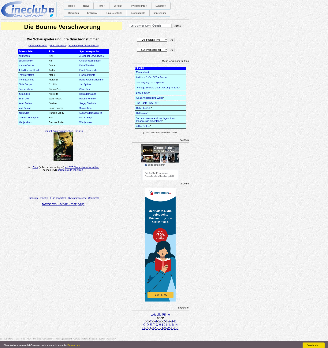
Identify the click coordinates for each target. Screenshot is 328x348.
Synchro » (160, 6)
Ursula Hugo (85, 117)
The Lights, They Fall (147, 103)
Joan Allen (24, 113)
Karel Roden (25, 103)
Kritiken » (92, 13)
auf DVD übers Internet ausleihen (82, 167)
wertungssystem (80, 339)
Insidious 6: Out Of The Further (151, 77)
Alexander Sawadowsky (91, 56)
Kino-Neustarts (114, 13)
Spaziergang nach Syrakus (150, 82)
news (29, 339)
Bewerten (73, 13)
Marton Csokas (26, 65)
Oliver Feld (85, 89)
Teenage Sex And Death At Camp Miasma (157, 87)
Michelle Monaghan (29, 117)
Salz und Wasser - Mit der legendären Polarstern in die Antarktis (155, 119)
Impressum (160, 13)
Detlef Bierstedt (87, 65)
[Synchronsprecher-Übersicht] (83, 45)
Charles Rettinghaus (90, 60)
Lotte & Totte (142, 92)
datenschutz (19, 339)
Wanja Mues (25, 122)
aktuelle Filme (160, 314)
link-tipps (37, 339)
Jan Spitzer (85, 84)
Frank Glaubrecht (88, 70)
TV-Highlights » (139, 6)
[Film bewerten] (58, 45)
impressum (111, 339)
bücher (102, 339)
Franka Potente (26, 75)
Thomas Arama (26, 79)
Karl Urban (24, 56)
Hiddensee (141, 113)
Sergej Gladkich (87, 103)
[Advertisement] (63, 186)
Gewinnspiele (138, 13)
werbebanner (48, 339)
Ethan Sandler (26, 60)
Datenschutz (73, 345)
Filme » (101, 6)
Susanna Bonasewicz (90, 113)
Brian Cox (24, 98)
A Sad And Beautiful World (149, 98)
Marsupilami (142, 72)
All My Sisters (143, 126)
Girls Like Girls (143, 108)
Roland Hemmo (87, 98)
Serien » (118, 6)
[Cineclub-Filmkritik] (38, 45)
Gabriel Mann (26, 89)
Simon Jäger (85, 108)
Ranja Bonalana (87, 94)
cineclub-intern (6, 339)
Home (71, 6)
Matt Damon (25, 108)
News (86, 6)
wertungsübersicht (64, 339)
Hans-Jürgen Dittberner (91, 79)
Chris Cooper (25, 84)
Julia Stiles (24, 94)
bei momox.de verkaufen (70, 170)
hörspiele (93, 339)
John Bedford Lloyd (29, 70)
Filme (35, 167)
